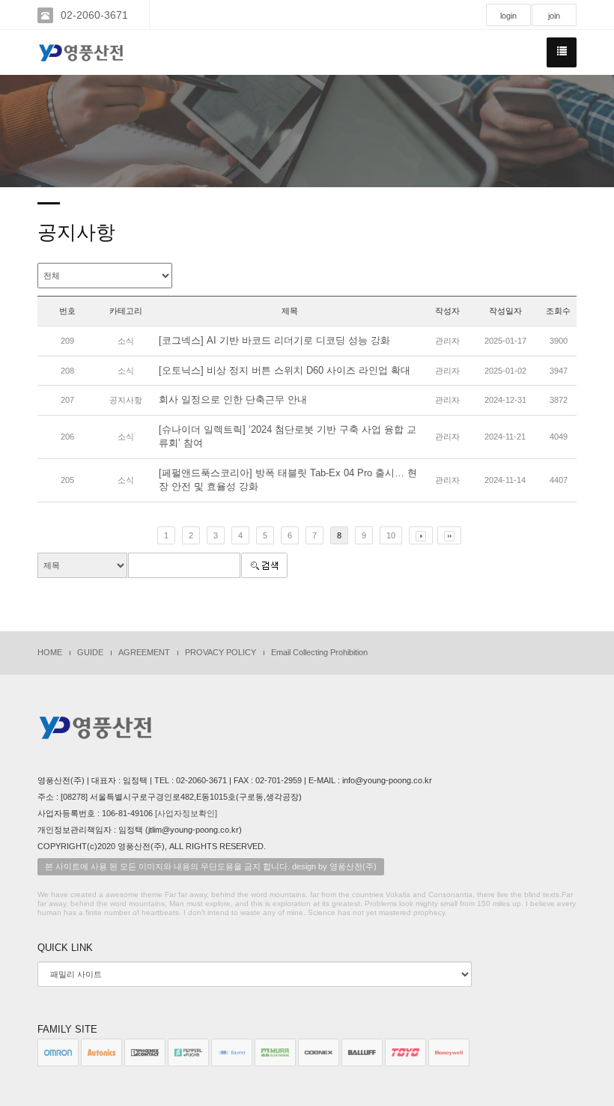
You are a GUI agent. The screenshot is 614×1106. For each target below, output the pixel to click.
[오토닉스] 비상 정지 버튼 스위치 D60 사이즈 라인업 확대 (284, 370)
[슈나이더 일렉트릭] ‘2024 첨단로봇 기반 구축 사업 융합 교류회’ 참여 (287, 436)
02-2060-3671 (94, 15)
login (508, 15)
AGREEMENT (144, 652)
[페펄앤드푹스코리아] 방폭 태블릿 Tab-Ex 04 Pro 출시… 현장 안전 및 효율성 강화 (288, 480)
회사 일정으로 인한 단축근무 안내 (233, 399)
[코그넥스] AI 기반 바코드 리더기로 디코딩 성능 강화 (274, 340)
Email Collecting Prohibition (319, 652)
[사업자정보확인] (186, 813)
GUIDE (90, 652)
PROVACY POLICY (220, 652)
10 (390, 535)
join (554, 15)
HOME (49, 652)
